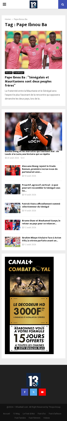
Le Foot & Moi (29, 414)
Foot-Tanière (20, 418)
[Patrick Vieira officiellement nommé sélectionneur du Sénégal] (12, 208)
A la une (9, 73)
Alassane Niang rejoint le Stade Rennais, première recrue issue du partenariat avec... (40, 169)
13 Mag (16, 414)
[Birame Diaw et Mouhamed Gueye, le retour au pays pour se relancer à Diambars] (12, 225)
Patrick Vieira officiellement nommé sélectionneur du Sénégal (41, 205)
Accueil (6, 414)
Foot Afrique (18, 73)
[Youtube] (42, 392)
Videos (46, 418)
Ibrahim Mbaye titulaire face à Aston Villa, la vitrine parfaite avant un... (41, 239)
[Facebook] (24, 392)
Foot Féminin (34, 418)
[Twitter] (33, 392)
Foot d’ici (42, 414)
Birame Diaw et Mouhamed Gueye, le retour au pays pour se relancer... (41, 222)
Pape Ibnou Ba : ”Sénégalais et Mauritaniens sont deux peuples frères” (28, 81)
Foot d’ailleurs (55, 414)
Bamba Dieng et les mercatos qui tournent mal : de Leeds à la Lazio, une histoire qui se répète (32, 152)
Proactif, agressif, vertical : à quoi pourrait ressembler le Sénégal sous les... (41, 188)
